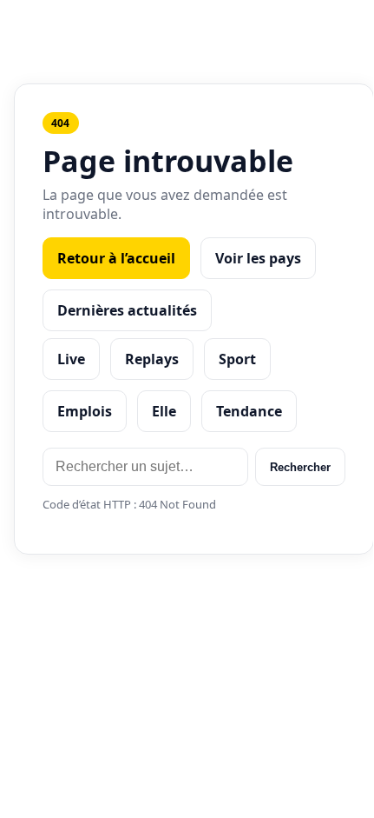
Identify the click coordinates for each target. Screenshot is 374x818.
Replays (152, 359)
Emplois (84, 411)
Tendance (249, 411)
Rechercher (300, 467)
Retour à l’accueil (116, 258)
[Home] (187, 24)
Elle (164, 411)
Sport (237, 359)
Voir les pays (258, 258)
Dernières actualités (127, 310)
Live (71, 359)
